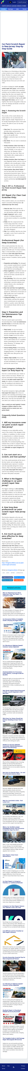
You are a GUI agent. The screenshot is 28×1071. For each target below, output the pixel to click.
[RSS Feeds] (13, 1067)
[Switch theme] (10, 2)
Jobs (17, 9)
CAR (4, 572)
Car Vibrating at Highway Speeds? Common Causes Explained (13, 646)
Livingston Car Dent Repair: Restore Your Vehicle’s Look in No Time (13, 906)
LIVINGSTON (19, 572)
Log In (14, 2)
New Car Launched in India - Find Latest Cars (13, 801)
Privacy (23, 1066)
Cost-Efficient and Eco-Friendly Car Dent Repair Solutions (13, 931)
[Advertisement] (14, 28)
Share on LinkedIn (8, 580)
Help (8, 1066)
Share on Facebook (8, 577)
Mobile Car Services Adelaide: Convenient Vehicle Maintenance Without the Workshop (12, 746)
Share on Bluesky (20, 577)
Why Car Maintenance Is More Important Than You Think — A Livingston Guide (12, 594)
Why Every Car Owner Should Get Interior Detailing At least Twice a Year (13, 720)
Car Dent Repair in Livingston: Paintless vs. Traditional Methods (13, 882)
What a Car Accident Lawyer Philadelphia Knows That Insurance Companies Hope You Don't (13, 828)
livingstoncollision (13, 570)
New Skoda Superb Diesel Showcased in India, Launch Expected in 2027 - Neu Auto (14, 692)
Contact (23, 1068)
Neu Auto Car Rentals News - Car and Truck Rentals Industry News (14, 773)
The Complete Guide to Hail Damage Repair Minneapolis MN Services (13, 1038)
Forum (24, 9)
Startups (10, 9)
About (3, 1066)
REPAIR (13, 572)
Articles (3, 9)
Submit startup (22, 2)
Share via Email (19, 580)
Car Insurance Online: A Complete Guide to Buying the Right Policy (13, 619)
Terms (3, 1068)
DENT (7, 572)
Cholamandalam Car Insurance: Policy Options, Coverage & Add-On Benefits (13, 673)
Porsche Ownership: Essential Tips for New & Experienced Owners (14, 958)
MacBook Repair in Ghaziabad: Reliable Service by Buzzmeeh (12, 1010)
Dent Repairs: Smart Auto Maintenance (10, 855)
